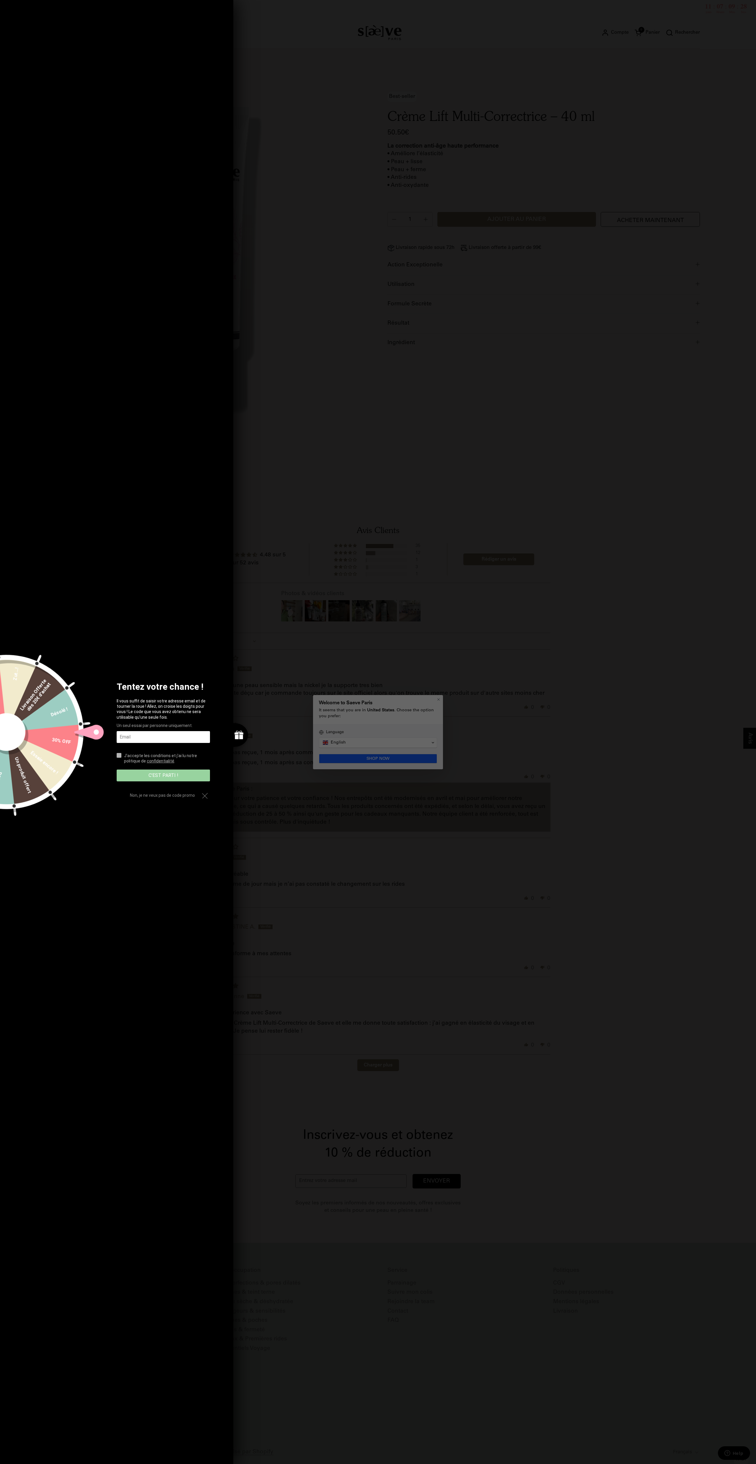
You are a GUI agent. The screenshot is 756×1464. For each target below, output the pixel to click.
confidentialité (160, 761)
